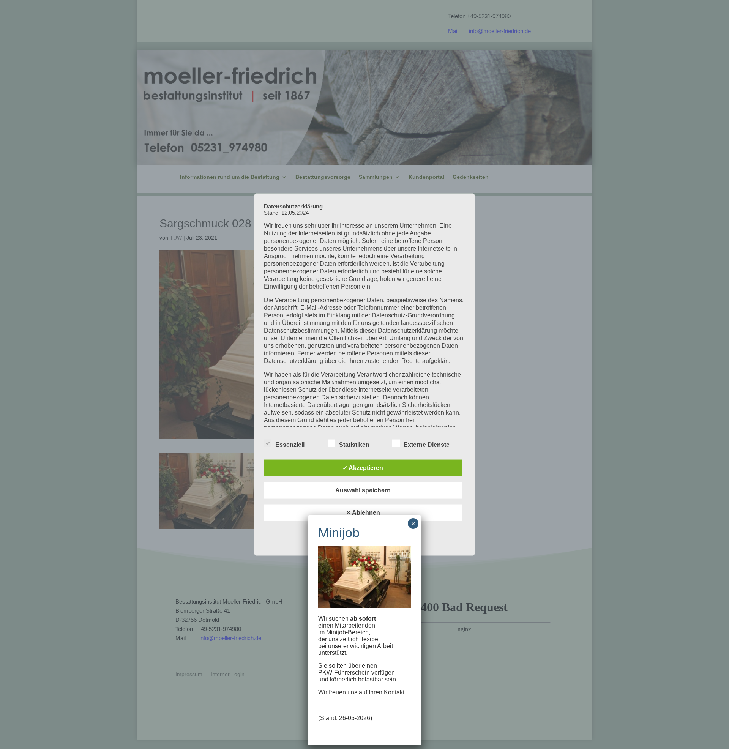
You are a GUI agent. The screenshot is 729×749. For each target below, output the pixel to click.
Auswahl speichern (363, 490)
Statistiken (354, 445)
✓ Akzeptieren (362, 468)
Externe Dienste (427, 445)
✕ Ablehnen (363, 512)
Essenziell (290, 445)
